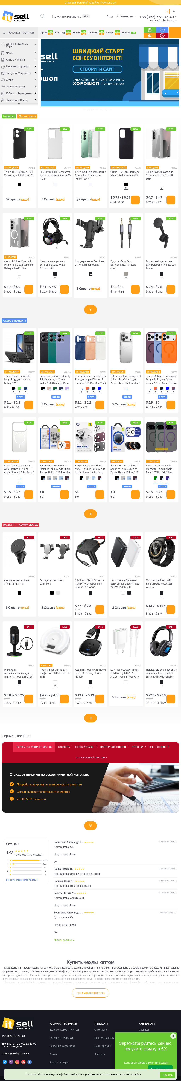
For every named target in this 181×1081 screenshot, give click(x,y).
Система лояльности (113, 747)
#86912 (174, 666)
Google (112, 32)
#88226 (67, 372)
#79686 (103, 576)
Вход (110, 16)
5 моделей (46, 461)
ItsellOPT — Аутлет (20, 524)
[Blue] (99, 388)
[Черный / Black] (13, 388)
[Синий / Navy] (25, 388)
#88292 (32, 461)
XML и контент (157, 747)
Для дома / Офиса (17, 99)
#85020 (103, 666)
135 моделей (118, 167)
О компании (101, 1029)
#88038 (32, 257)
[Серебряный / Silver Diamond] (49, 478)
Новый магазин (84, 747)
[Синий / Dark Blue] (61, 388)
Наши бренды (102, 1046)
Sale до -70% (162, 34)
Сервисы (144, 1029)
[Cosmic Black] (129, 593)
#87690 (67, 168)
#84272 (32, 666)
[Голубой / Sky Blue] (61, 478)
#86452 (67, 257)
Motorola (95, 32)
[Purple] (167, 478)
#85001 (67, 666)
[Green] (155, 478)
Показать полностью (90, 993)
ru (167, 11)
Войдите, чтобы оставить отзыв (22, 879)
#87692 (138, 168)
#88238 (138, 372)
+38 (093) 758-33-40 (156, 17)
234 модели (82, 167)
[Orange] (87, 388)
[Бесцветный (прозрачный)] (55, 184)
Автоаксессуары (15, 86)
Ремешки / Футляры (17, 66)
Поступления (150, 34)
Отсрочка (137, 747)
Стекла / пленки (15, 59)
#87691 (32, 168)
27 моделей (11, 461)
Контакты (99, 1054)
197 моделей (12, 372)
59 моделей (47, 372)
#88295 (103, 461)
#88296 (138, 461)
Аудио (9, 79)
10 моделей (82, 372)
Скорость (64, 747)
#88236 (103, 372)
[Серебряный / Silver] (55, 478)
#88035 (174, 168)
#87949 (174, 257)
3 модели (46, 665)
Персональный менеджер (91, 758)
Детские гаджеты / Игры (17, 45)
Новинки (150, 28)
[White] (81, 388)
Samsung (62, 32)
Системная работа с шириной (34, 747)
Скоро (162, 28)
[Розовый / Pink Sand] (49, 388)
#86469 (103, 257)
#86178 (138, 666)
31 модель (153, 461)
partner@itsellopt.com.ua (162, 20)
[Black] (55, 274)
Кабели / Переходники (19, 93)
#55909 (67, 576)
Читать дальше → (64, 939)
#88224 (32, 372)
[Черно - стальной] (58, 593)
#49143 (32, 576)
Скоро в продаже (14, 320)
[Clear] (161, 184)
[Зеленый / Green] (19, 388)
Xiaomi (79, 32)
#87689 (103, 168)
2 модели (152, 167)
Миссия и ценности (105, 1038)
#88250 (174, 372)
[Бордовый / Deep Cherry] (67, 478)
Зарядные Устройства (18, 73)
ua (174, 11)
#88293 (67, 461)
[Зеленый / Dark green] (55, 388)
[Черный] (19, 184)
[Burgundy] (173, 388)
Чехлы (9, 52)
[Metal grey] (126, 274)
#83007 (138, 576)
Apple (46, 32)
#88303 (174, 461)
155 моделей (47, 167)
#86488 (138, 257)
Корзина (175, 35)
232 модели (11, 167)
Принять (168, 1074)
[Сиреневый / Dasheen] (67, 388)
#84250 (174, 576)
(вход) (24, 199)
